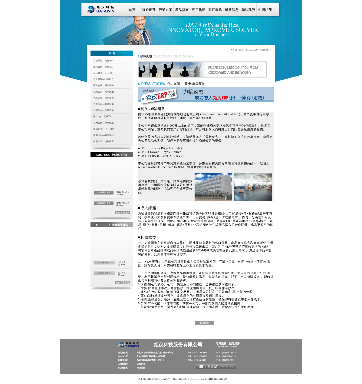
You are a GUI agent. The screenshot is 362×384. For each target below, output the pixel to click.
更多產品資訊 (123, 282)
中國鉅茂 (265, 10)
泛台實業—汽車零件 (103, 79)
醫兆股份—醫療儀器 (103, 135)
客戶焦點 (198, 10)
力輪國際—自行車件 (103, 60)
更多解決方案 (123, 212)
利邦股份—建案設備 (103, 110)
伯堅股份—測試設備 (103, 104)
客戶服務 (215, 10)
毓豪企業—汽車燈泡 (103, 91)
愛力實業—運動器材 (103, 66)
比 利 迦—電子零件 (103, 116)
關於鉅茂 (149, 10)
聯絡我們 (248, 10)
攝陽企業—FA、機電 (103, 129)
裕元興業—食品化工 (103, 122)
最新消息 (232, 10)
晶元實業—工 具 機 (103, 73)
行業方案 (165, 10)
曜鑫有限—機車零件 (103, 85)
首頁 (132, 10)
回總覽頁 (204, 322)
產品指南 (182, 10)
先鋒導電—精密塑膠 (103, 98)
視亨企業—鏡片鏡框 (103, 141)
